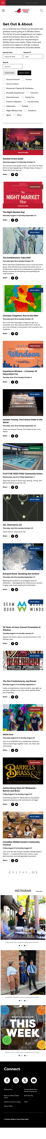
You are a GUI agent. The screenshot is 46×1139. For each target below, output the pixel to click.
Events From (7, 52)
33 (33, 872)
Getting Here (8, 1089)
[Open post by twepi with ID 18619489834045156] (23, 917)
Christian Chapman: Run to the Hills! (20, 315)
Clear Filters (9, 73)
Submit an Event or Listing (12, 1102)
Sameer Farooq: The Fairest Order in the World (22, 421)
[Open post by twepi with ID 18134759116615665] (23, 972)
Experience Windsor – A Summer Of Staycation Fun (20, 372)
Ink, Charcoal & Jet (12, 524)
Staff (25, 1102)
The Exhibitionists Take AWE (17, 257)
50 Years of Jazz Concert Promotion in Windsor (22, 628)
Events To (27, 52)
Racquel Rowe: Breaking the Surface (21, 573)
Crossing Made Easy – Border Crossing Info (31, 1090)
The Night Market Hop (14, 212)
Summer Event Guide (13, 158)
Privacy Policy (8, 1106)
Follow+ (39, 891)
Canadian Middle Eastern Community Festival (21, 843)
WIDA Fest (8, 734)
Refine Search (24, 73)
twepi (22, 897)
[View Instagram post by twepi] (43, 937)
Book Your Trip (2, 2)
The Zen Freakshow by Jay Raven (19, 681)
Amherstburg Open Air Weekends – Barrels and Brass (20, 789)
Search (5, 62)
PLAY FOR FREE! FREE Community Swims (23, 473)
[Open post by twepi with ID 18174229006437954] (23, 1027)
